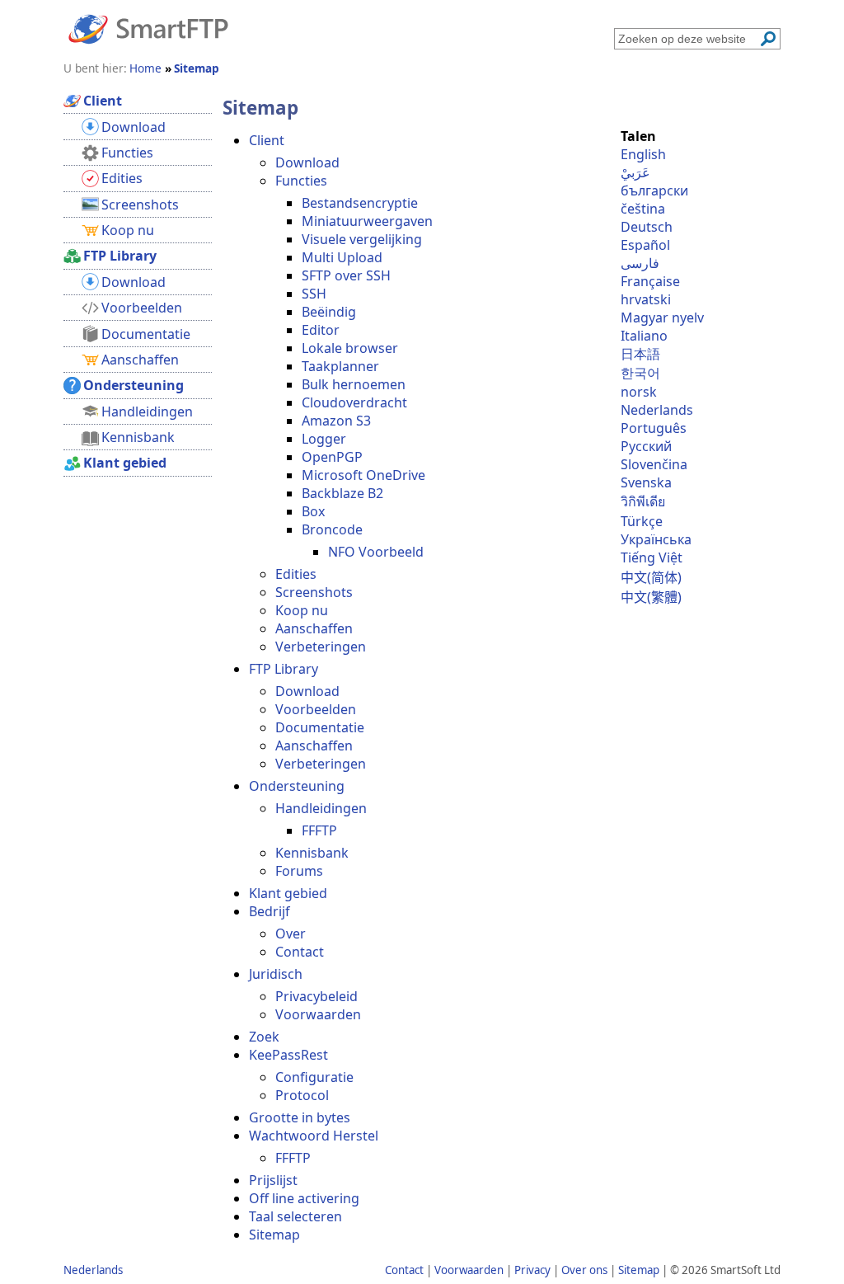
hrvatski (646, 299)
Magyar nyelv (662, 317)
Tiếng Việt (651, 557)
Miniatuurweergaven (367, 221)
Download (307, 162)
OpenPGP (332, 457)
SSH (314, 294)
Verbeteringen (320, 646)
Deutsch (647, 227)
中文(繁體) (651, 597)
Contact (299, 952)
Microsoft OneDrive (363, 475)
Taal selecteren (295, 1216)
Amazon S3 (336, 421)
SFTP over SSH (346, 275)
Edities (295, 574)
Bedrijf (269, 911)
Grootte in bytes (299, 1117)
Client (266, 140)
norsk (639, 392)
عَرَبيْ (635, 172)
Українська (656, 539)
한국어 (640, 373)
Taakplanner (340, 366)
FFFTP (319, 830)
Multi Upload (342, 257)
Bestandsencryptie (360, 203)
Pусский (646, 446)
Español (645, 245)
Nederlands (657, 410)
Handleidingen (321, 808)
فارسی (640, 263)
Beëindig (329, 312)
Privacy (532, 1270)
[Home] (148, 28)
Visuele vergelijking (362, 239)
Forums (299, 871)
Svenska (646, 482)
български (654, 190)
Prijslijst (273, 1180)
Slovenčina (654, 464)
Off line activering (304, 1198)
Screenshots (314, 592)
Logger (324, 439)
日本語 (640, 354)
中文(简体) (651, 577)
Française (650, 281)
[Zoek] (768, 38)
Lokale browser (350, 348)
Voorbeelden (315, 709)
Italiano (644, 336)
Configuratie (314, 1077)
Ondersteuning (297, 786)
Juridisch (275, 974)
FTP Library (283, 669)
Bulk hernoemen (354, 384)
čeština (643, 209)
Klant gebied (288, 893)
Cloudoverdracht (354, 402)
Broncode (332, 529)
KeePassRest (288, 1055)
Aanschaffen (314, 628)
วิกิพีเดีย (643, 501)
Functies (301, 181)
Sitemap (274, 1234)
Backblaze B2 (342, 493)
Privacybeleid (316, 996)
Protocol (302, 1095)
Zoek (264, 1037)
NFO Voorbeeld (376, 552)
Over (290, 933)
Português (654, 428)
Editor (321, 330)
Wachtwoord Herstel (313, 1135)
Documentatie (319, 727)
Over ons (584, 1270)
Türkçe (642, 521)
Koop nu (301, 610)
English (643, 154)
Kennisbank (312, 853)
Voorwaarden (318, 1014)
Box (313, 511)
